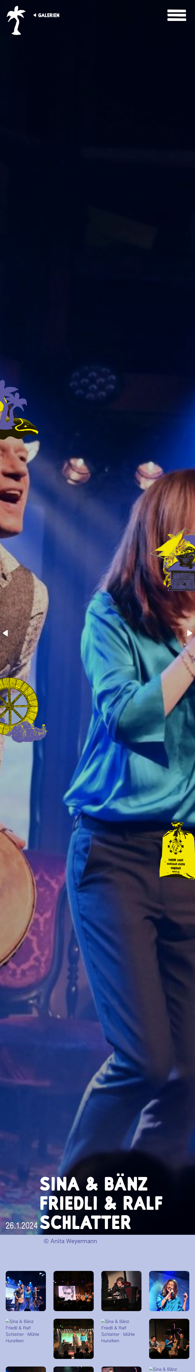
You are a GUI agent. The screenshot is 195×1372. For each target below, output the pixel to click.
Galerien (48, 15)
